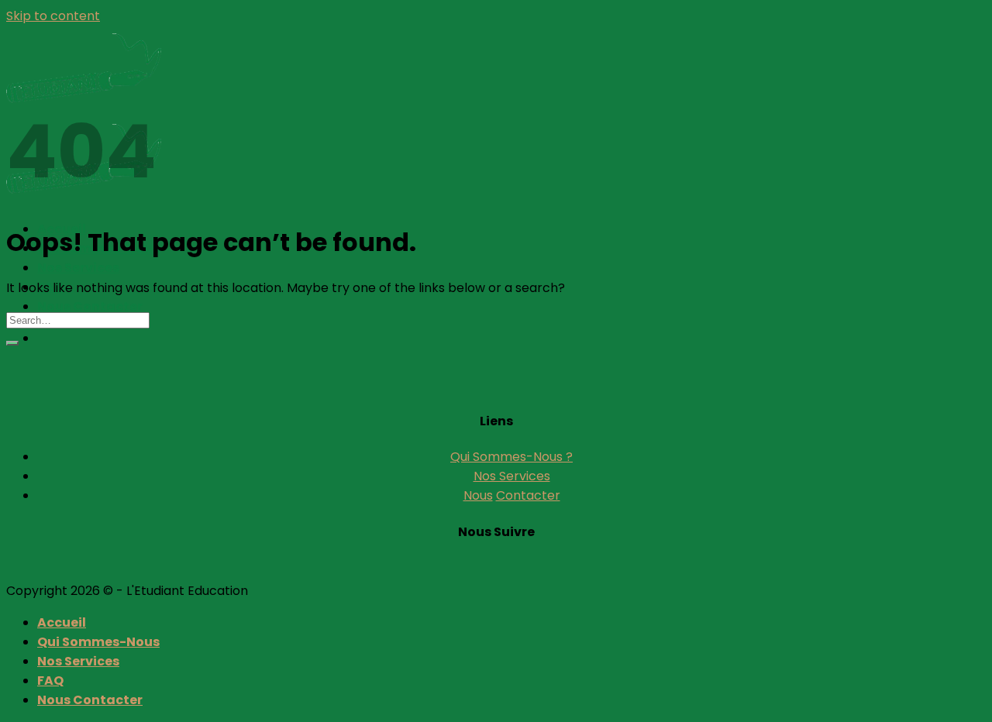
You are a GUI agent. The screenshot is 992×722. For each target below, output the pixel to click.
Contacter (528, 495)
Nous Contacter (90, 306)
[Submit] (12, 343)
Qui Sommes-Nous (98, 642)
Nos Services (78, 268)
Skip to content (53, 16)
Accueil (61, 622)
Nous (478, 495)
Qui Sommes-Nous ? (511, 457)
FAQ (50, 680)
